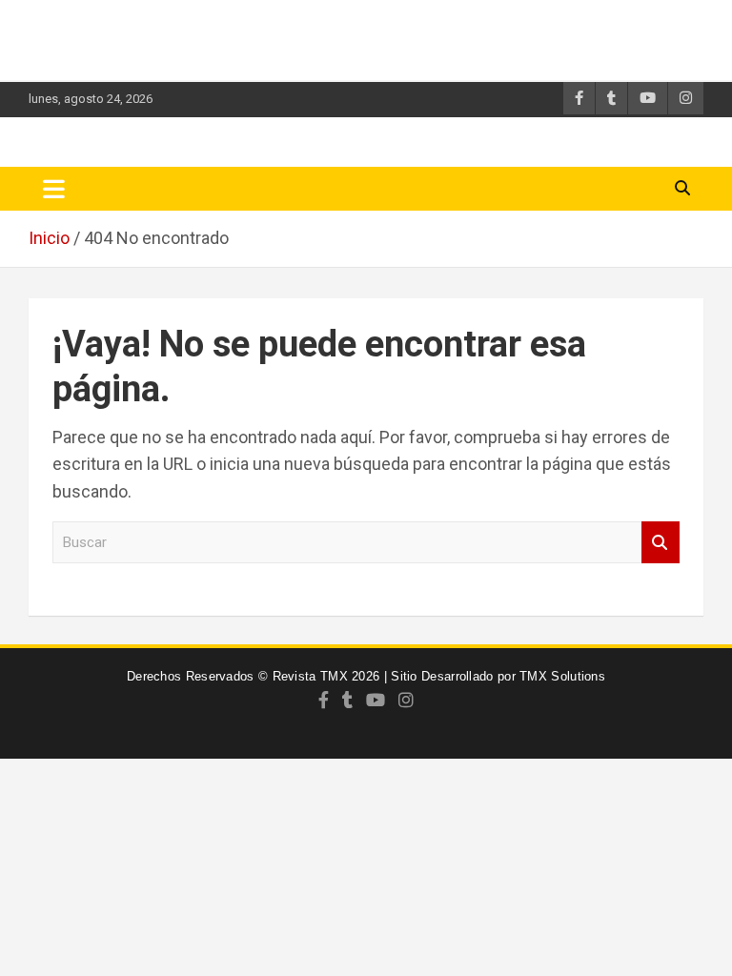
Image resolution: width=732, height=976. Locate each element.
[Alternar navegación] (54, 189)
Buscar (660, 542)
